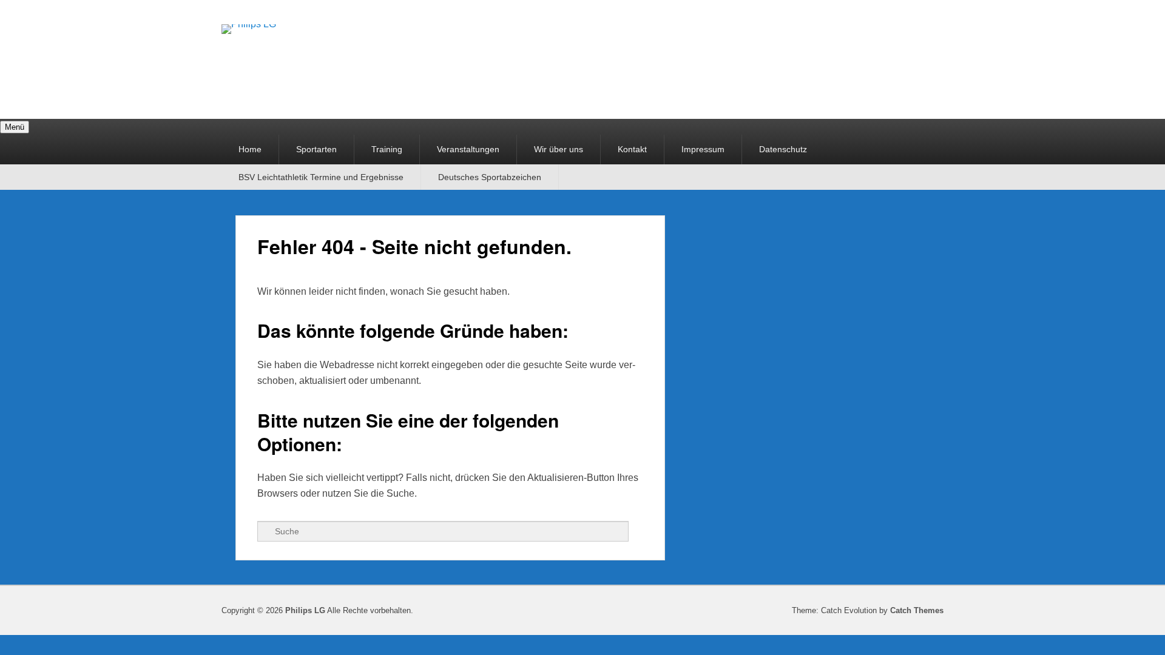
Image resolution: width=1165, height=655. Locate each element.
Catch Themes (917, 610)
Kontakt (632, 149)
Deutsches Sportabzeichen (489, 177)
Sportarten (316, 149)
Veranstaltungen (468, 149)
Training (386, 149)
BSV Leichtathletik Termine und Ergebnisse (321, 177)
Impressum (702, 149)
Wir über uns (558, 149)
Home (250, 149)
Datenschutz (783, 149)
